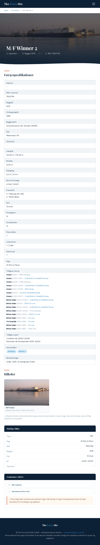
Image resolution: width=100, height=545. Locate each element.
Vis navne (15, 10)
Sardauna (11, 351)
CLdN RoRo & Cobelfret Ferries (36, 278)
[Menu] (93, 4)
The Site (13, 4)
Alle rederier (17, 485)
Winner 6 (22, 351)
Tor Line (31, 318)
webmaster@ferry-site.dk (74, 532)
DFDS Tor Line (29, 304)
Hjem (6, 10)
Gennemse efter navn (21, 491)
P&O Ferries (29, 289)
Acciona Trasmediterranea (30, 293)
